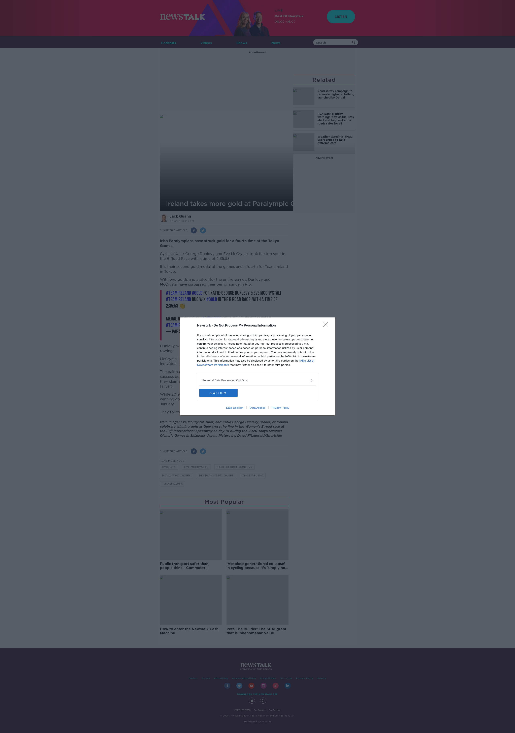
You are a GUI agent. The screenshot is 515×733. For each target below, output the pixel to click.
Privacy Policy (280, 407)
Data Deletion (234, 407)
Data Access (257, 407)
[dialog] (257, 366)
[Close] (327, 326)
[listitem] (257, 380)
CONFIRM (218, 392)
